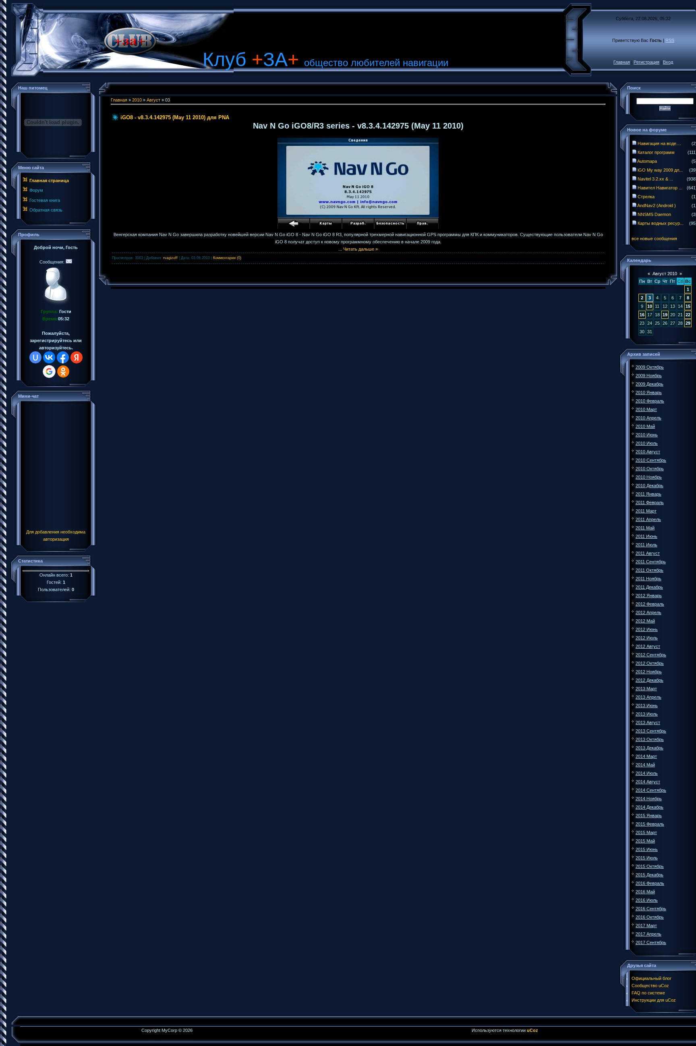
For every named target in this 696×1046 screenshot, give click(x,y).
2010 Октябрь (650, 468)
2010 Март (646, 409)
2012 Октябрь (650, 663)
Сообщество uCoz (650, 985)
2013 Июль (647, 714)
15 (688, 306)
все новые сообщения (654, 238)
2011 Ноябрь (648, 578)
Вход (668, 62)
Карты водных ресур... (661, 223)
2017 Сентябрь (651, 942)
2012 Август (648, 646)
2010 (137, 100)
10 (649, 306)
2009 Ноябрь (649, 375)
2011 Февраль (650, 502)
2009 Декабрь (649, 384)
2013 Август (648, 722)
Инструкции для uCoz (654, 1000)
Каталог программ (656, 152)
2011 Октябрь (649, 570)
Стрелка (646, 196)
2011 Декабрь (649, 587)
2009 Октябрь (650, 367)
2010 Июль (647, 443)
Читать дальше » (360, 249)
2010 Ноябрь (649, 477)
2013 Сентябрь (651, 730)
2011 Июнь (646, 536)
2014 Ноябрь (649, 798)
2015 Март (646, 832)
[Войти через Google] (49, 371)
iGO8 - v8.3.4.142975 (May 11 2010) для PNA (174, 117)
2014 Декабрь (649, 807)
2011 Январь (648, 494)
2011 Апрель (648, 519)
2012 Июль (647, 637)
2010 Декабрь (649, 485)
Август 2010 (664, 273)
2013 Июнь (647, 705)
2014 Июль (647, 773)
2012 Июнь (647, 629)
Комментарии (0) (227, 258)
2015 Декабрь (649, 874)
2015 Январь (649, 815)
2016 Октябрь (650, 917)
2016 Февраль (650, 883)
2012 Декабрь (649, 680)
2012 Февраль (650, 604)
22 (688, 314)
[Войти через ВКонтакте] (49, 357)
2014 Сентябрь (651, 790)
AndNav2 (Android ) (656, 205)
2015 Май (645, 840)
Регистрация (646, 62)
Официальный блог (651, 978)
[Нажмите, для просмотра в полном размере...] (358, 227)
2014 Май (645, 764)
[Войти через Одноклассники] (63, 371)
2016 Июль (647, 900)
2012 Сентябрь (651, 654)
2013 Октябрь (650, 739)
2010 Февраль (650, 400)
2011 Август (648, 553)
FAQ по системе (648, 992)
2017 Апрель (648, 934)
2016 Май (645, 891)
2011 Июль (646, 544)
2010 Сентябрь (651, 460)
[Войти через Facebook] (63, 357)
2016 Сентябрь (651, 908)
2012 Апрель (648, 612)
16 (642, 314)
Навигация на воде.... (659, 143)
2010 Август (648, 451)
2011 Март (646, 510)
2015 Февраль (650, 824)
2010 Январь (649, 392)
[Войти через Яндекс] (76, 357)
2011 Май (645, 527)
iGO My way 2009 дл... (660, 170)
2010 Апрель (648, 417)
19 (665, 314)
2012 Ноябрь (649, 671)
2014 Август (648, 781)
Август (153, 100)
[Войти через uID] (35, 357)
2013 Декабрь (649, 747)
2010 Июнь (647, 434)
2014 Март (646, 756)
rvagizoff (170, 258)
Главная (621, 62)
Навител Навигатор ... (660, 187)
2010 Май (645, 426)
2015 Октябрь (650, 866)
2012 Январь (649, 595)
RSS (669, 40)
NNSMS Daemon (654, 214)
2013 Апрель (648, 697)
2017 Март (646, 925)
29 (688, 323)
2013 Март (646, 688)
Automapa (647, 161)
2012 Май (645, 620)
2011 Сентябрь (651, 561)
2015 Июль (647, 857)
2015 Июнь (647, 849)
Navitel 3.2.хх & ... (655, 178)
